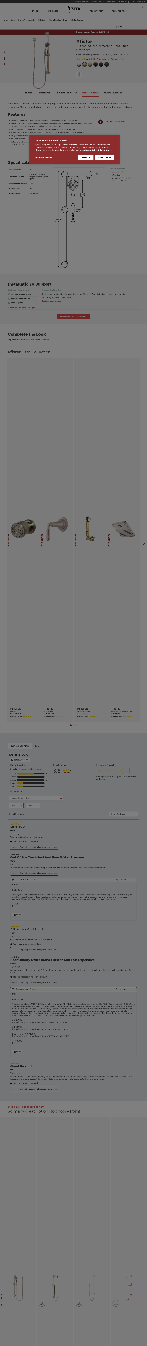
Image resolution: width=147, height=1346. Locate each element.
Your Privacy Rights (43, 157)
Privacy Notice (105, 150)
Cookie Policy (91, 150)
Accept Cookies (104, 157)
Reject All (86, 157)
